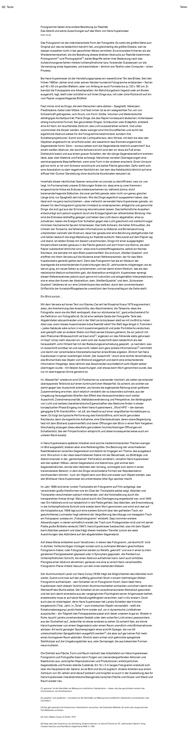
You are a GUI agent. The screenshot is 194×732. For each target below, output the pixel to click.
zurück (10, 725)
